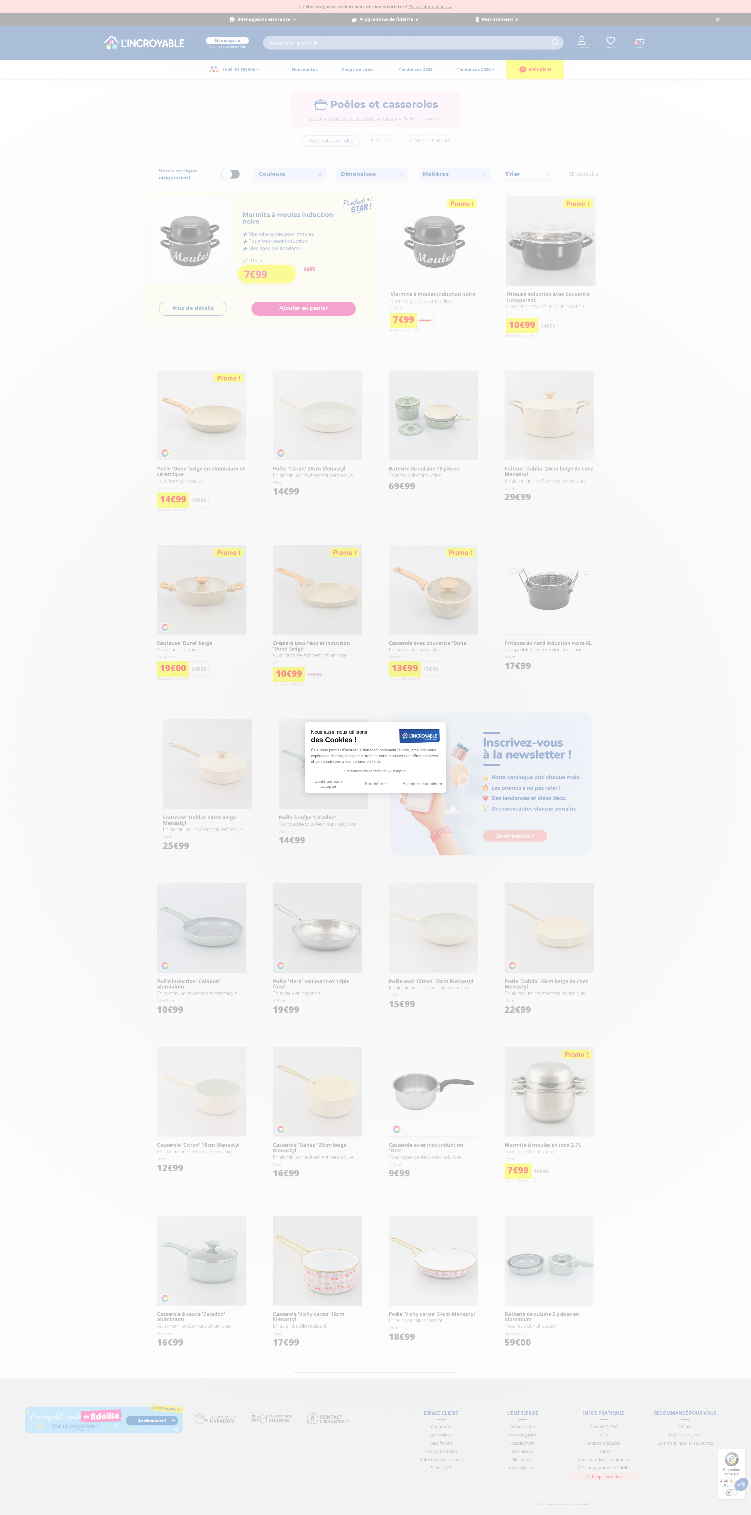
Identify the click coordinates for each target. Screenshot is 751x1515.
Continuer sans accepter (328, 784)
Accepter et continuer (422, 783)
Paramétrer (375, 783)
